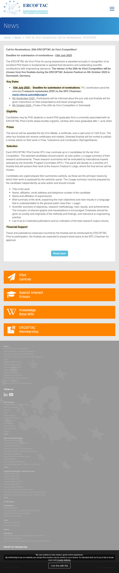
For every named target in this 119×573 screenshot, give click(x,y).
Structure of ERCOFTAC (12, 367)
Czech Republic (10, 415)
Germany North (10, 426)
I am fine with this (59, 565)
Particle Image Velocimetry (14, 462)
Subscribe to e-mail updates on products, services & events (27, 541)
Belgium (7, 410)
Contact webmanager (12, 538)
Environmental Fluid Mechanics (16, 443)
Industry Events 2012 (11, 484)
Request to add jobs (12, 525)
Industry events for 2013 (13, 481)
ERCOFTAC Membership (12, 362)
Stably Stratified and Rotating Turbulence (20, 451)
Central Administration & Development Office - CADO (24, 536)
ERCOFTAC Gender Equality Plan (16, 378)
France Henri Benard (12, 418)
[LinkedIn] (6, 394)
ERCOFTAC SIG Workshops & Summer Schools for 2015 (24, 492)
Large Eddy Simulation (13, 440)
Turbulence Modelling (12, 454)
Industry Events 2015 (11, 479)
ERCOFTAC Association (12, 364)
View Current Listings (12, 522)
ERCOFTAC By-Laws (11, 370)
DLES (6, 359)
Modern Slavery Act (11, 380)
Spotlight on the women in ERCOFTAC (18, 354)
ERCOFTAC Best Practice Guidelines (17, 513)
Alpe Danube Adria (11, 407)
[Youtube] (12, 394)
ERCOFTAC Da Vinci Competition (16, 349)
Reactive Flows (9, 459)
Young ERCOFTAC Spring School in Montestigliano (23, 357)
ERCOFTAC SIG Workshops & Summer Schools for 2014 (24, 495)
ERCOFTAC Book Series (12, 516)
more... (6, 434)
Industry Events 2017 (11, 474)
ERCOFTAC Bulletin (11, 508)
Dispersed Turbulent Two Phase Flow (18, 448)
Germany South (10, 428)
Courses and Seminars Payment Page (18, 489)
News (18, 38)
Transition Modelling (12, 446)
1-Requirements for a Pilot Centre (17, 405)
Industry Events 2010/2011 (13, 487)
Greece (6, 431)
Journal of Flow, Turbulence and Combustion (22, 511)
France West (8, 423)
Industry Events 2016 (11, 476)
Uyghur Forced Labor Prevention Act (18, 383)
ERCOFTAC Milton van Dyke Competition (19, 351)
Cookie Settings (64, 560)
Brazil (6, 413)
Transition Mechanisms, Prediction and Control (22, 464)
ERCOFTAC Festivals (11, 373)
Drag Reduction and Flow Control (17, 456)
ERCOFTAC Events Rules (12, 375)
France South (9, 420)
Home (7, 38)
